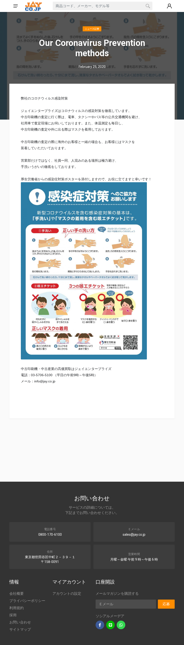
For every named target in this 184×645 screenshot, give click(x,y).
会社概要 (16, 593)
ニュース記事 (92, 29)
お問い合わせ (20, 622)
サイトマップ (20, 629)
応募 (166, 604)
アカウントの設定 (66, 593)
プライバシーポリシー (27, 601)
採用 (13, 615)
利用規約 (16, 608)
